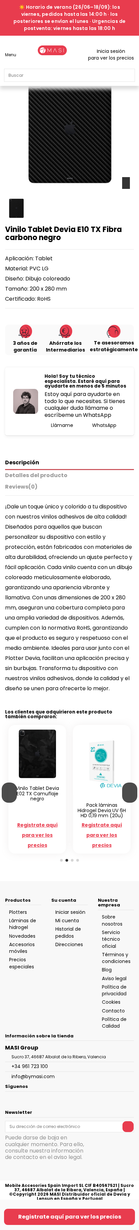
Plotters (18, 912)
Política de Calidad (114, 1022)
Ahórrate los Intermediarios (65, 346)
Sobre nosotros (112, 920)
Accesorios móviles (22, 948)
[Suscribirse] (128, 1126)
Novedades (22, 936)
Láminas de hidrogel (22, 924)
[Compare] (33, 780)
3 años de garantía (25, 346)
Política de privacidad (114, 990)
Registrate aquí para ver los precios (69, 1217)
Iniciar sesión (70, 912)
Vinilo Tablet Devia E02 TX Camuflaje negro (37, 793)
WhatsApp (103, 425)
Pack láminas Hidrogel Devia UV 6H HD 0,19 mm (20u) (102, 810)
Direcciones (69, 944)
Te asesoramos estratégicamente (114, 346)
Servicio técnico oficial (111, 939)
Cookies (111, 1002)
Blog (107, 969)
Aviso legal (114, 978)
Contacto (113, 1010)
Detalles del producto (36, 475)
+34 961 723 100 (29, 1066)
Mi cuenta (67, 920)
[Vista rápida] (41, 780)
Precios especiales (21, 963)
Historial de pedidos (68, 932)
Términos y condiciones (116, 958)
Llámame (61, 425)
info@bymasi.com (33, 1076)
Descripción (22, 462)
